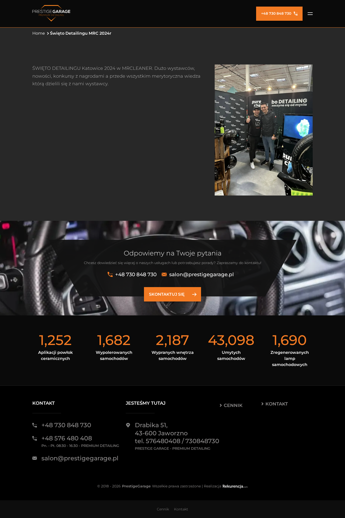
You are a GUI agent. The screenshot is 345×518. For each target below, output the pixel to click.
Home (38, 33)
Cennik (233, 405)
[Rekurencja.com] (235, 486)
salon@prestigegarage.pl (201, 274)
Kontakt (276, 404)
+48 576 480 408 (66, 438)
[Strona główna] (51, 13)
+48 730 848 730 (276, 13)
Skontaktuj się (167, 294)
